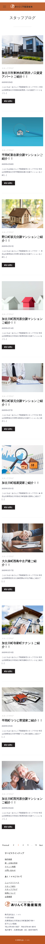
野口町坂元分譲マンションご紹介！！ (22, 238)
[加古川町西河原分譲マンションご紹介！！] (22, 296)
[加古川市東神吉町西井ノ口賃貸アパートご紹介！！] (22, 50)
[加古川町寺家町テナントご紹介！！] (22, 620)
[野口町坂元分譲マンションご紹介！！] (22, 214)
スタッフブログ (8, 68)
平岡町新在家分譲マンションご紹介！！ (22, 156)
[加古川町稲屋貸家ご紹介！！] (22, 460)
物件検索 (8, 859)
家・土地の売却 (11, 863)
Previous (5, 845)
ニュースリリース (12, 882)
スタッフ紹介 (10, 886)
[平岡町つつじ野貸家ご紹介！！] (22, 700)
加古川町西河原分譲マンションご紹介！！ (22, 320)
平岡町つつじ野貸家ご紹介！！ (22, 720)
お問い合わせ (10, 870)
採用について (10, 893)
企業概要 (8, 896)
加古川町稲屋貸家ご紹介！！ (20, 483)
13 (36, 845)
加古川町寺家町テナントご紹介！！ (21, 645)
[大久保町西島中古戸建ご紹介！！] (22, 538)
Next (41, 845)
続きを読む (8, 101)
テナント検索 (10, 866)
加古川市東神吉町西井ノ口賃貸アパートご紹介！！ (22, 74)
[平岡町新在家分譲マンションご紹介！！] (22, 132)
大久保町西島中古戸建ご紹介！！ (19, 563)
